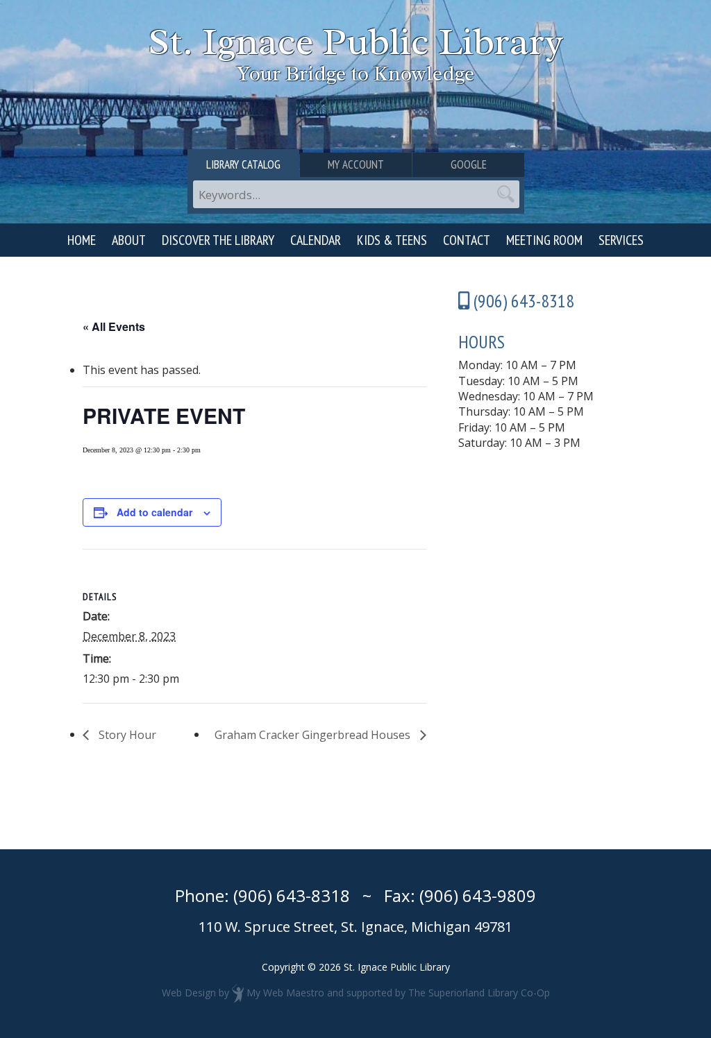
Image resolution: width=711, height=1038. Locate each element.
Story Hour (126, 734)
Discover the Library (218, 240)
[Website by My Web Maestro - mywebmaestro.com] (238, 992)
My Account (356, 164)
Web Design (189, 992)
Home (81, 240)
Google (469, 164)
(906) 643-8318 (291, 895)
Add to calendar (154, 512)
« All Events (114, 326)
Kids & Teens (392, 240)
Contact (466, 240)
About (129, 240)
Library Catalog (243, 164)
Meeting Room (544, 240)
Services (621, 240)
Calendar (315, 240)
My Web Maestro (285, 992)
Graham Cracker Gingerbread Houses (314, 734)
